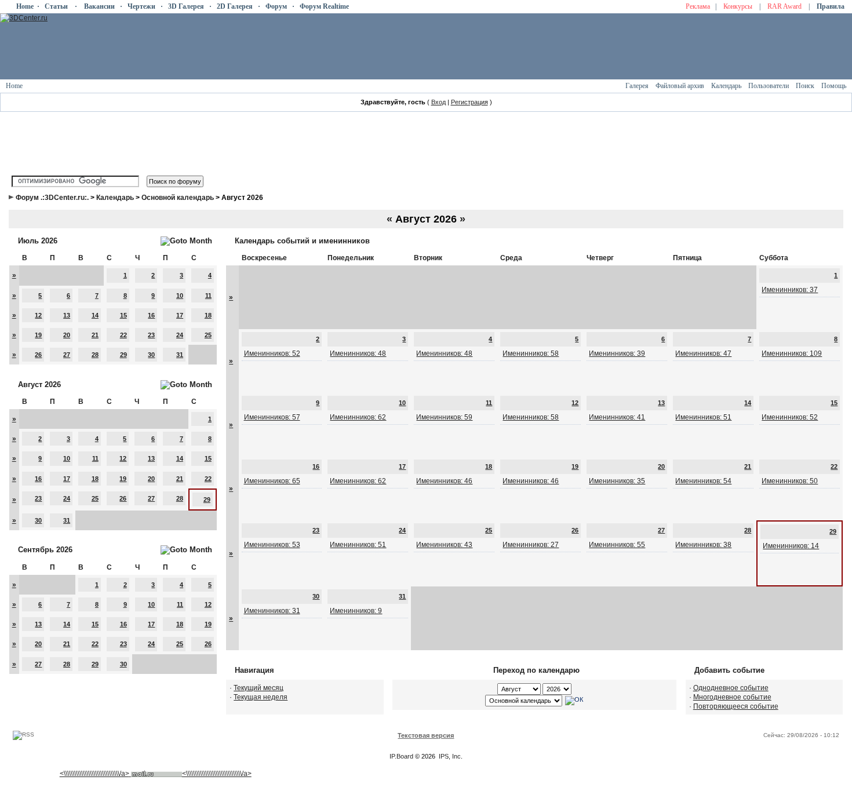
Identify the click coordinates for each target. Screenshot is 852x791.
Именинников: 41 (617, 417)
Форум (276, 6)
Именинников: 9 (356, 611)
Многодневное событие (732, 697)
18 (208, 315)
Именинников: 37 (790, 290)
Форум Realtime (324, 6)
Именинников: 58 (531, 353)
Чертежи (141, 6)
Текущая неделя (260, 697)
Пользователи (768, 86)
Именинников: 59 (444, 417)
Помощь (833, 86)
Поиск (805, 86)
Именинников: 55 (617, 545)
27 (66, 354)
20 (66, 334)
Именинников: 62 (358, 417)
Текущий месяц (258, 688)
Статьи (56, 6)
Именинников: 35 (617, 481)
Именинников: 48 (358, 353)
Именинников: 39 (617, 353)
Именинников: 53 (272, 545)
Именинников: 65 (272, 481)
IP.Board (401, 756)
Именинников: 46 (444, 481)
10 (179, 295)
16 (151, 315)
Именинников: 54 (703, 481)
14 (95, 315)
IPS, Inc (450, 756)
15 (123, 315)
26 (38, 354)
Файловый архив (680, 86)
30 (151, 354)
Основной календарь (177, 198)
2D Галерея (235, 6)
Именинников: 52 (272, 353)
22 (123, 334)
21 (95, 334)
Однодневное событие (731, 688)
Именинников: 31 (272, 611)
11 (208, 295)
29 (123, 354)
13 (66, 315)
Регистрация (469, 102)
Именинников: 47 (703, 353)
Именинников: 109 (792, 353)
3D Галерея (186, 6)
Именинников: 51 (703, 417)
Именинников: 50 (790, 481)
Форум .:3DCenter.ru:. (52, 198)
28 (95, 354)
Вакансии (99, 6)
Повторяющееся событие (735, 706)
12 (38, 315)
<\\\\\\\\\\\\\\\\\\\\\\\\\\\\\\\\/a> (94, 774)
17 (179, 315)
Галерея (637, 86)
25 (208, 334)
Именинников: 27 (531, 545)
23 (151, 334)
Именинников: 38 (703, 545)
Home (25, 6)
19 (38, 334)
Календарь (726, 86)
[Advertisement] (220, 719)
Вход (438, 102)
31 (179, 354)
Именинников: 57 (272, 417)
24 (179, 334)
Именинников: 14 (791, 546)
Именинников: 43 (444, 545)
